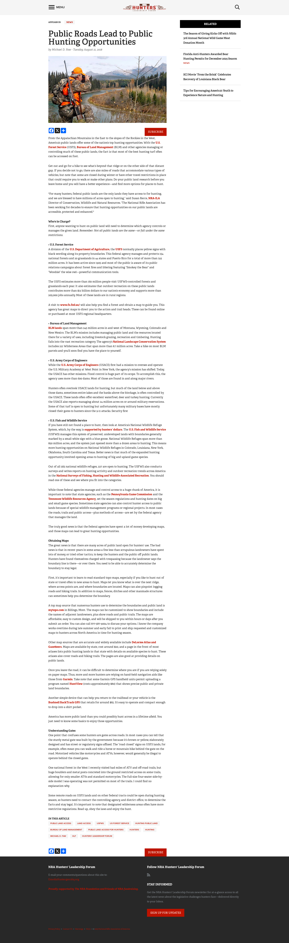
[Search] (237, 7)
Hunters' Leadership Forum (97, 836)
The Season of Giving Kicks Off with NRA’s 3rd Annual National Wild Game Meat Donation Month (209, 38)
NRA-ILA (154, 198)
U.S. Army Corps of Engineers (80, 365)
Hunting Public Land (146, 823)
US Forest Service (119, 823)
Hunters (134, 830)
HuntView (76, 684)
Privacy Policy (54, 929)
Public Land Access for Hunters (105, 830)
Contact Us (67, 929)
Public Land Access (60, 823)
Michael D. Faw (58, 836)
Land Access (84, 823)
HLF (74, 836)
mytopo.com (56, 610)
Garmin (68, 679)
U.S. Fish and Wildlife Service (147, 429)
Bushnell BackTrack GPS (64, 702)
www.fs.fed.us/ (70, 305)
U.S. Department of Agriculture (89, 249)
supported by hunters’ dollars (103, 429)
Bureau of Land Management (95, 147)
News (69, 22)
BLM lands (55, 328)
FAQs (88, 929)
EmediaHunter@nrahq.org (63, 879)
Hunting (149, 830)
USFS (118, 249)
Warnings (79, 929)
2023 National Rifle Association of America (112, 929)
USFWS (100, 823)
